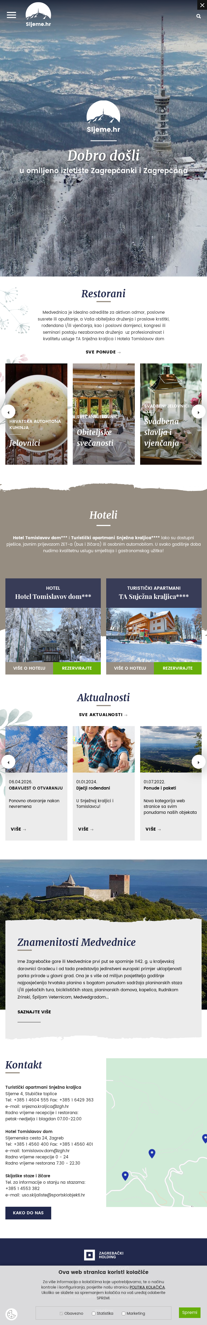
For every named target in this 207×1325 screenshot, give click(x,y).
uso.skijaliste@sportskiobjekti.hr (53, 1195)
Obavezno (73, 1313)
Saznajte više (34, 1012)
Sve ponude (101, 352)
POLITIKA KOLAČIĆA (147, 1287)
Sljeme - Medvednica (103, 116)
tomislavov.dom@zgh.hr (46, 1151)
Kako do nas (28, 1212)
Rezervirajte (77, 668)
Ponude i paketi (160, 788)
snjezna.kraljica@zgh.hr (45, 1106)
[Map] (156, 1132)
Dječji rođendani (93, 788)
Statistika (105, 1313)
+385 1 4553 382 (22, 1188)
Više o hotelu (29, 668)
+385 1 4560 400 (31, 1144)
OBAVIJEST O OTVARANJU (36, 788)
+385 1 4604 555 (31, 1100)
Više (16, 829)
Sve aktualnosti (101, 715)
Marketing (136, 1313)
